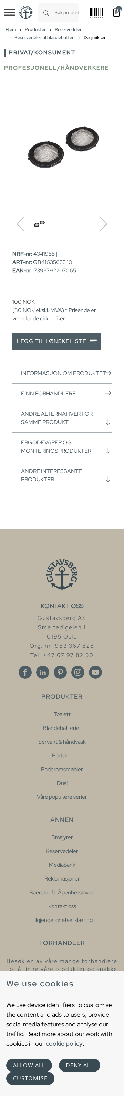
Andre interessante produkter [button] (51, 475)
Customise (30, 1078)
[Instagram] (77, 672)
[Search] (46, 12)
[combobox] (67, 12)
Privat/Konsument (42, 52)
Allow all (29, 1065)
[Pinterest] (60, 672)
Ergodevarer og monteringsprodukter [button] (56, 446)
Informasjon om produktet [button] (63, 373)
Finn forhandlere (48, 393)
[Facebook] (25, 672)
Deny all (79, 1065)
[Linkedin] (42, 672)
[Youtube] (95, 672)
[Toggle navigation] (9, 12)
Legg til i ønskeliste (52, 341)
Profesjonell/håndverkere (56, 67)
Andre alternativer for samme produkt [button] (57, 418)
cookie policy (64, 1043)
